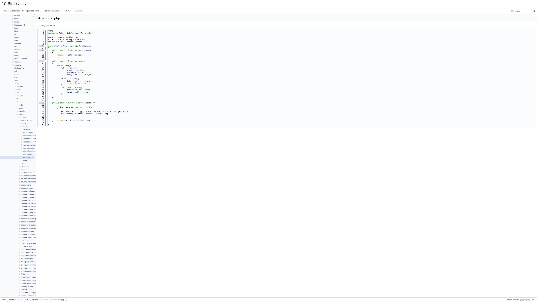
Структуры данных (52, 11)
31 (41, 61)
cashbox (35, 300)
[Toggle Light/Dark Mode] (534, 11)
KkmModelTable (61, 46)
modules (12, 300)
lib (27, 300)
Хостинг (78, 11)
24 (41, 46)
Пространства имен (30, 11)
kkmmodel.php (58, 300)
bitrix (4, 300)
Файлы (67, 11)
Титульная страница (11, 11)
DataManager (85, 46)
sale (21, 300)
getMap (81, 61)
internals (45, 300)
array (67, 66)
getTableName (84, 50)
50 (41, 103)
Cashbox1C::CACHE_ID (95, 114)
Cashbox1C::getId (83, 107)
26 (41, 50)
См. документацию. (46, 25)
